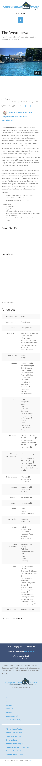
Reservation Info (12, 716)
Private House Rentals (14, 729)
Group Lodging (11, 740)
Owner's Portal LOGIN (14, 754)
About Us (9, 709)
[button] (3, 62)
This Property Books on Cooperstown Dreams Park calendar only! (17, 116)
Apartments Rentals (14, 733)
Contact (9, 705)
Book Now (21, 13)
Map (7, 698)
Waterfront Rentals (13, 736)
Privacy (30, 760)
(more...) (28, 106)
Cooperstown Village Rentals (17, 747)
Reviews (9, 712)
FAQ (7, 701)
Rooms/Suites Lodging (14, 744)
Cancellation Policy (13, 720)
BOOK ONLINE (29, 651)
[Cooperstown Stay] (21, 6)
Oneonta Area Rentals (14, 751)
